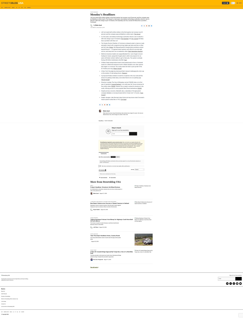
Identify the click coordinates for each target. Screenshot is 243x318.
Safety (91, 185)
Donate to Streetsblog (5, 296)
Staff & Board (4, 293)
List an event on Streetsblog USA (7, 306)
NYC (2, 7)
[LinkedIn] (237, 283)
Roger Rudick (96, 209)
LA (16, 7)
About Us (3, 291)
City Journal (134, 38)
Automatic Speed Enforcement (110, 201)
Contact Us (3, 303)
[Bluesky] (240, 283)
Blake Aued (98, 25)
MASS (13, 7)
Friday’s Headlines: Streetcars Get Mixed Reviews (105, 187)
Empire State (7, 7)
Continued (93, 22)
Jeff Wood (95, 227)
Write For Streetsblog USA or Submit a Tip (9, 298)
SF (19, 7)
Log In (224, 3)
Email (114, 133)
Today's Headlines (94, 12)
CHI (25, 7)
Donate (29, 7)
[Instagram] (234, 283)
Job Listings (3, 301)
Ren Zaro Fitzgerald (98, 259)
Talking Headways (94, 217)
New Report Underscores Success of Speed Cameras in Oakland (109, 203)
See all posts (94, 267)
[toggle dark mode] (233, 3)
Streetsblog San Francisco (97, 201)
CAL (22, 7)
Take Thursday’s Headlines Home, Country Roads (105, 235)
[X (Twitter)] (230, 283)
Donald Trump (93, 250)
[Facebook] (227, 283)
